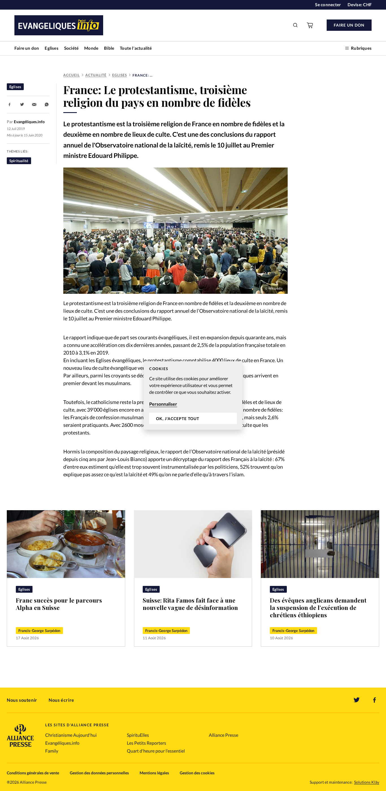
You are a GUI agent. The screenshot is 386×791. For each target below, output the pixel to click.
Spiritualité (19, 160)
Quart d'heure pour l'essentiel (156, 750)
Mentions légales (154, 772)
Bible (109, 48)
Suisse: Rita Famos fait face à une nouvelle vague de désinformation (190, 603)
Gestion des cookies (197, 772)
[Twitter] (356, 700)
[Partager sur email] (34, 104)
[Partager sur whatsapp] (46, 104)
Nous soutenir (22, 700)
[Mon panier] (310, 25)
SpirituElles (138, 735)
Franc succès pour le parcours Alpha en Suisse (59, 603)
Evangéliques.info (62, 743)
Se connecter (328, 4)
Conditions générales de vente (33, 772)
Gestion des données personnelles (99, 772)
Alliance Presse (223, 735)
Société (71, 48)
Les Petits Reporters (146, 743)
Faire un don (26, 48)
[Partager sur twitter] (22, 104)
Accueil (71, 75)
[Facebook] (374, 700)
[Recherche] (296, 25)
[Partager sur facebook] (9, 104)
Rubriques (361, 48)
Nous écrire (61, 700)
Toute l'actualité (136, 48)
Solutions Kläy (366, 782)
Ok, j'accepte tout (177, 418)
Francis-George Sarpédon (39, 630)
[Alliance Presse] (20, 747)
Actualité (96, 75)
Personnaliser (163, 404)
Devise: (360, 4)
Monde (91, 48)
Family (51, 750)
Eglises (51, 48)
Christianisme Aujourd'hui (71, 735)
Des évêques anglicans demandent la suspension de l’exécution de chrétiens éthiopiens (318, 607)
